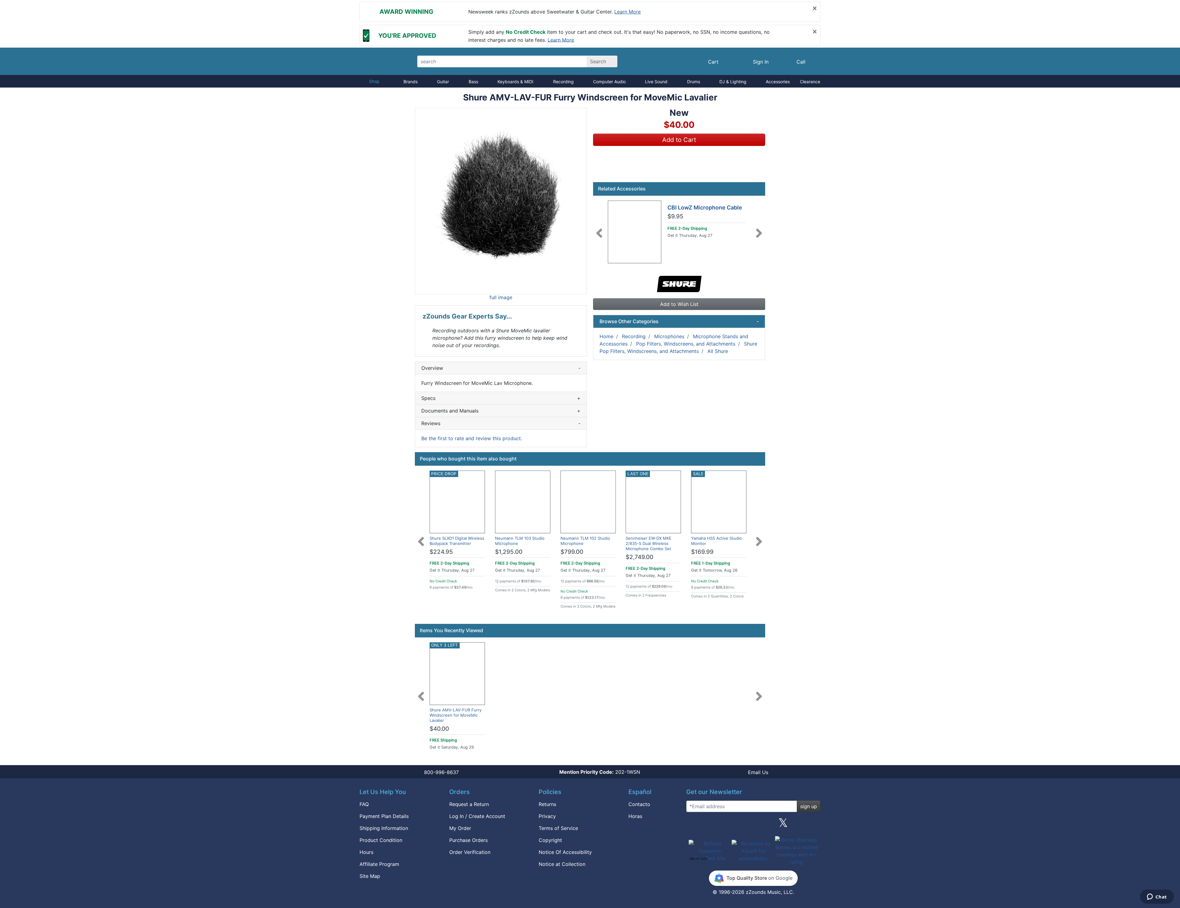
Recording (563, 81)
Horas (635, 816)
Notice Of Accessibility (565, 852)
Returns (547, 804)
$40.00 (439, 729)
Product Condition (381, 840)
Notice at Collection (562, 864)
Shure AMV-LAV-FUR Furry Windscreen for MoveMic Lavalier (456, 715)
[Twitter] (783, 825)
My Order (460, 828)
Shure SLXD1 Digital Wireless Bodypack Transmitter (457, 541)
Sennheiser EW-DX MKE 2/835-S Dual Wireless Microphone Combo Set (648, 543)
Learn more (627, 12)
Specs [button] (500, 398)
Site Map (370, 876)
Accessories (778, 81)
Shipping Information (384, 828)
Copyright (550, 840)
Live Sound (656, 81)
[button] (501, 201)
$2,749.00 (639, 557)
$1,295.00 (508, 552)
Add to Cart (679, 139)
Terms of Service (558, 828)
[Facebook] (723, 825)
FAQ (364, 804)
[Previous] (599, 229)
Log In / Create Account (477, 816)
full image (501, 297)
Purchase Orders (468, 840)
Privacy (547, 816)
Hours (366, 852)
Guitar (443, 81)
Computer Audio (609, 81)
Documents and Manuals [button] (500, 410)
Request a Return (469, 804)
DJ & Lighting (732, 81)
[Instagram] (753, 825)
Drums (693, 81)
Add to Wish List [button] (679, 304)
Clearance (810, 81)
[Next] (759, 229)
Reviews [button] (500, 423)
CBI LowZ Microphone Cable (704, 207)
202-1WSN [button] (599, 772)
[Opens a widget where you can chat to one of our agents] (1157, 897)
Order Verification (469, 852)
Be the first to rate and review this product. (471, 438)
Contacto (639, 804)
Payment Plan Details (384, 816)
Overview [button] (500, 368)
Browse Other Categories (679, 321)
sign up (808, 806)
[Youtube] (813, 825)
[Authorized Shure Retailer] (679, 283)
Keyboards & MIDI (515, 81)
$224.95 (441, 552)
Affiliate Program (379, 864)
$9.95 (675, 216)
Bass (473, 81)
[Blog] (693, 825)
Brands (410, 81)
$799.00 (571, 552)
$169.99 (702, 552)
